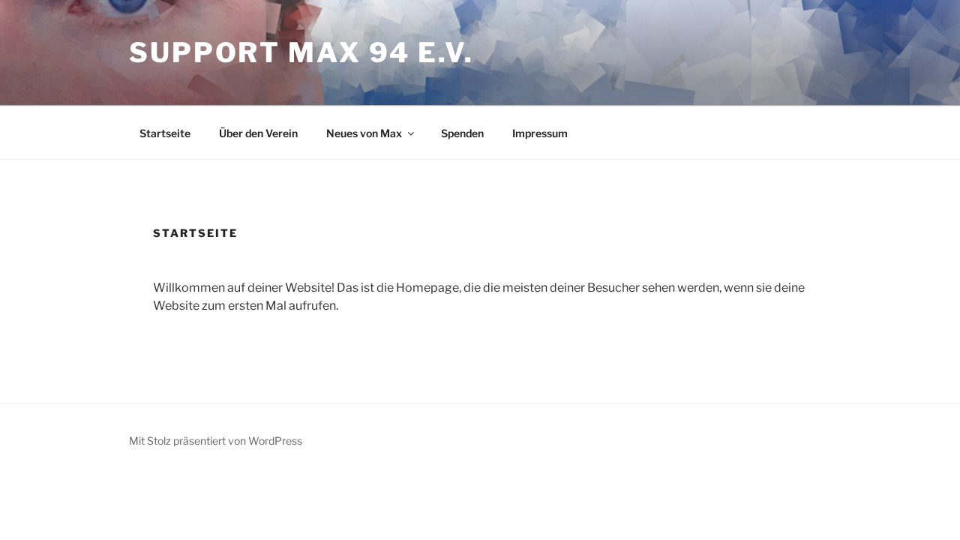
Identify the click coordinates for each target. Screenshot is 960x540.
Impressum (540, 133)
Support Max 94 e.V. (301, 52)
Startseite (165, 133)
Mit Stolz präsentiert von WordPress (215, 440)
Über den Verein (258, 133)
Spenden (462, 133)
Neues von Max (364, 133)
